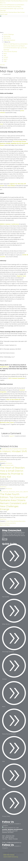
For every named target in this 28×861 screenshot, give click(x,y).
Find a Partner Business (6, 12)
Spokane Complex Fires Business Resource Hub (13, 1)
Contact (22, 12)
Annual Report (17, 6)
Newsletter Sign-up (13, 8)
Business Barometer (19, 521)
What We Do (7, 38)
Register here (21, 276)
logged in (12, 436)
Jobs (18, 12)
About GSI (3, 4)
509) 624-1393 (10, 836)
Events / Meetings (8, 34)
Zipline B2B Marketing (10, 857)
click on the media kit (13, 399)
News (15, 12)
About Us (2, 2)
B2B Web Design (8, 855)
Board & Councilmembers (16, 4)
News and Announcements (8, 523)
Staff (7, 4)
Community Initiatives (6, 6)
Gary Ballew (11, 185)
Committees (3, 8)
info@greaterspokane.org (13, 842)
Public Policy (9, 521)
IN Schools (9, 463)
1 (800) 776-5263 (13, 839)
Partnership (6, 36)
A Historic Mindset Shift (13, 451)
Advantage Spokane (9, 40)
